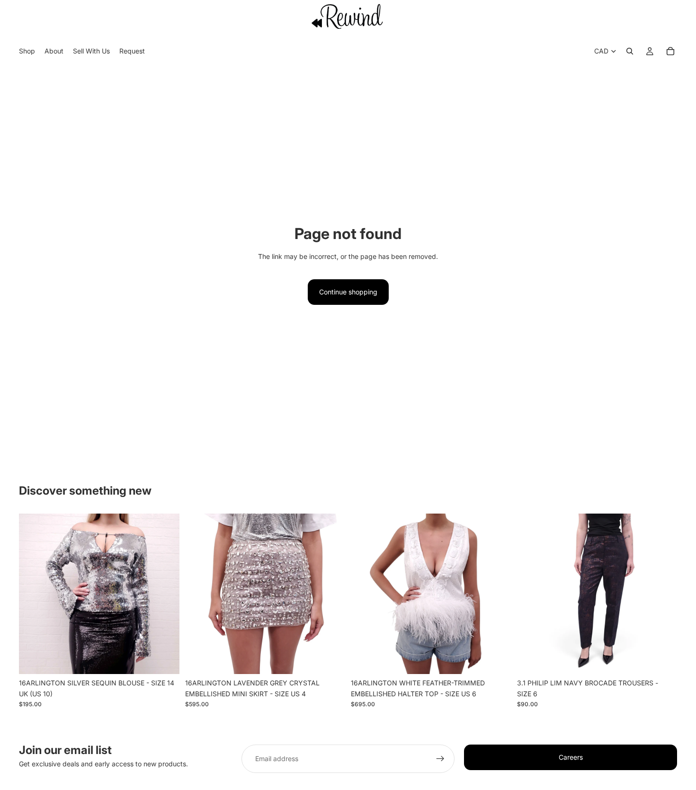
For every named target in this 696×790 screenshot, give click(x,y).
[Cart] (670, 51)
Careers (571, 757)
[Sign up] (440, 759)
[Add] (164, 659)
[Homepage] (348, 16)
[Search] (629, 51)
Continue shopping (348, 292)
